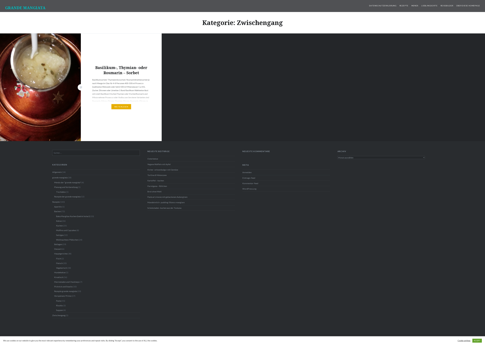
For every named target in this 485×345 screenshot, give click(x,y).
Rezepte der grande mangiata (67, 196)
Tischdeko (61, 192)
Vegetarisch (61, 268)
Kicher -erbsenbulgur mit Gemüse (162, 169)
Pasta (58, 301)
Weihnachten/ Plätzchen (67, 239)
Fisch (58, 258)
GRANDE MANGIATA (25, 7)
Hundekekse (59, 272)
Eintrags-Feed (248, 178)
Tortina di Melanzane (157, 175)
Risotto (59, 305)
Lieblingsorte (429, 6)
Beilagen (58, 244)
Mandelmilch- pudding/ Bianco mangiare (166, 202)
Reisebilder (447, 6)
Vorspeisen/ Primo (62, 296)
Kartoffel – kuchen (155, 180)
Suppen (59, 310)
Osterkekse (152, 158)
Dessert (58, 249)
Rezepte (403, 6)
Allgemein (57, 172)
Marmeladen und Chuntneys (66, 282)
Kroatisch (58, 277)
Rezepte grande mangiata (65, 291)
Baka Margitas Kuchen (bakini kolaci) (73, 216)
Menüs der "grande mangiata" (67, 182)
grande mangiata (59, 177)
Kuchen (59, 225)
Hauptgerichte (60, 253)
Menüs (414, 6)
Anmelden (247, 172)
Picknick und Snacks (63, 286)
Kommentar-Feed (250, 183)
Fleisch (59, 263)
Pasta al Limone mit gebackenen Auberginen (167, 197)
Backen (57, 211)
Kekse (59, 221)
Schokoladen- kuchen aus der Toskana (164, 208)
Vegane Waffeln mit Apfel (159, 164)
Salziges (60, 235)
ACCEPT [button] (477, 341)
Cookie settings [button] (464, 341)
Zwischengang (58, 315)
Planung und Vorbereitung (66, 187)
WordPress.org (249, 189)
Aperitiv (58, 206)
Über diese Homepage (468, 6)
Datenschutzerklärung (382, 6)
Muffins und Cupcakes (66, 230)
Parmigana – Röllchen (157, 186)
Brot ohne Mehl (154, 191)
